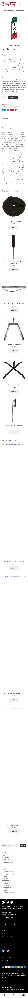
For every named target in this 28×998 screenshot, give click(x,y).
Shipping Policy (8, 957)
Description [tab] (5, 118)
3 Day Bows (7, 933)
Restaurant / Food (20, 10)
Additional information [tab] (8, 123)
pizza (19, 108)
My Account (4, 995)
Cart (22, 994)
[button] (24, 18)
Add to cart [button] (14, 227)
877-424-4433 (9, 918)
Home (5, 10)
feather (6, 108)
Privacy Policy (5, 989)
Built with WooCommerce (17, 989)
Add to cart (13, 97)
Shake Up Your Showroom (10, 936)
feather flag (12, 108)
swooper (23, 108)
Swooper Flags (10, 10)
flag (16, 108)
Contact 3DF (7, 960)
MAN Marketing (8, 930)
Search (3, 843)
